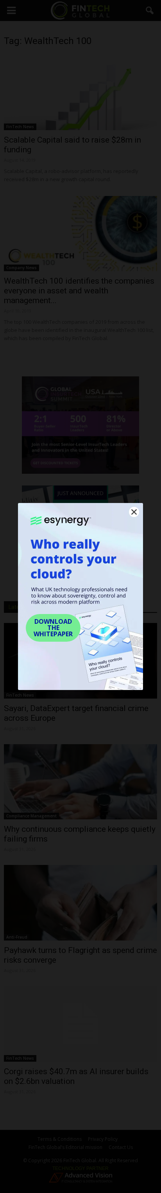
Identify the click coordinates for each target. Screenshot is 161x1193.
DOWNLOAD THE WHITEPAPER (53, 627)
